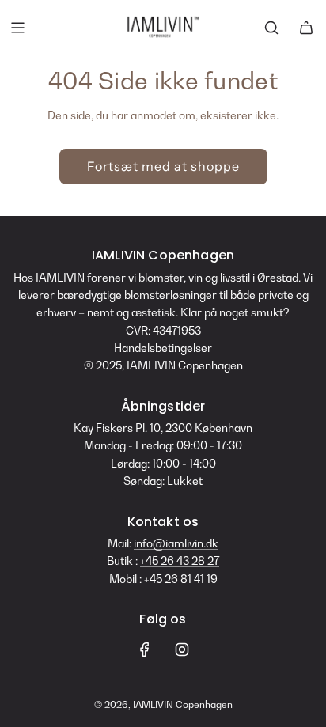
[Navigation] (17, 27)
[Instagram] (182, 649)
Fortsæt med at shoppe (163, 166)
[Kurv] (306, 27)
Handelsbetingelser (163, 347)
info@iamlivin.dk (176, 543)
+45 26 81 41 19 (181, 578)
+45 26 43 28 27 (179, 560)
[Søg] (271, 27)
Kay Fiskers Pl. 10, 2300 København (163, 427)
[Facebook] (144, 649)
